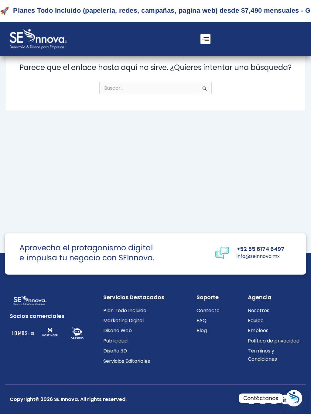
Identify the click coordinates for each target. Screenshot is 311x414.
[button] (205, 39)
